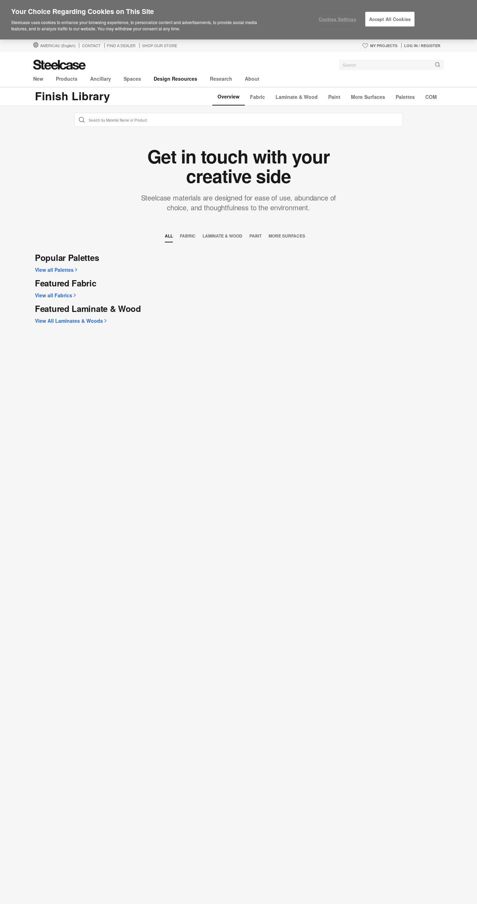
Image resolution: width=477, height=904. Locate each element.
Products (67, 78)
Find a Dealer (121, 45)
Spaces (132, 78)
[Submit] (437, 65)
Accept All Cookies (390, 19)
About (252, 78)
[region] (238, 20)
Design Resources (175, 78)
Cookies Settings (337, 19)
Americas (58, 45)
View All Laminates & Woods (69, 320)
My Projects (383, 45)
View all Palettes (54, 269)
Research (221, 78)
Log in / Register (422, 45)
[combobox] (391, 65)
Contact (91, 45)
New (38, 78)
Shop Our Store (159, 45)
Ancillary (100, 78)
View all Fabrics (53, 295)
